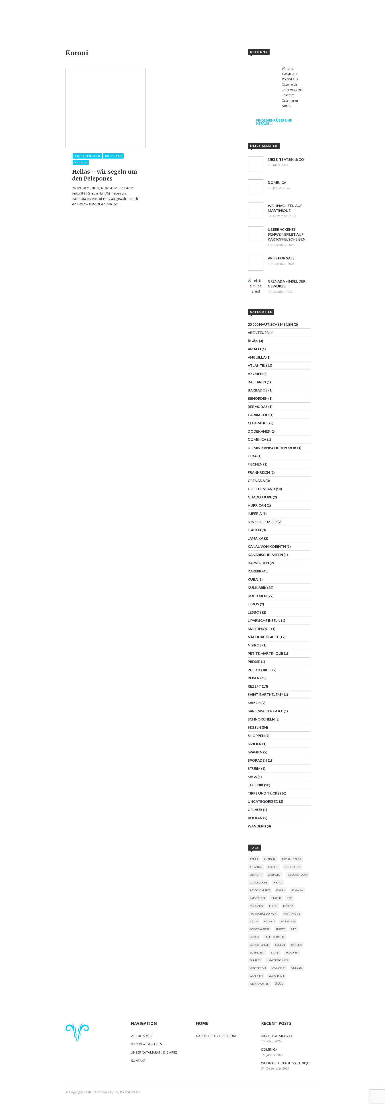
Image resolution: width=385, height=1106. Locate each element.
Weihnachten (259, 983)
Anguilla (257, 357)
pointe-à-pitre (260, 929)
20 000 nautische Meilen (270, 324)
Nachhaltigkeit (263, 637)
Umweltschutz (277, 960)
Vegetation (258, 968)
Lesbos (254, 612)
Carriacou (258, 415)
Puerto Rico (260, 670)
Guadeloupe (260, 497)
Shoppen (256, 735)
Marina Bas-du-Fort (264, 913)
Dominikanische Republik (272, 448)
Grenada (256, 480)
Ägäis (253, 341)
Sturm (254, 768)
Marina (288, 905)
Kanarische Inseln (265, 554)
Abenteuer (258, 332)
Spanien (255, 752)
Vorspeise (278, 968)
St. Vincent (257, 952)
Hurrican (257, 505)
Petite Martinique (265, 653)
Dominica (257, 439)
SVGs (252, 777)
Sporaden (257, 760)
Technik (255, 785)
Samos (254, 703)
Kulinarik (257, 587)
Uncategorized (263, 801)
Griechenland (261, 489)
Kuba (253, 579)
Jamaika (255, 538)
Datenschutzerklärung (217, 1036)
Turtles (255, 960)
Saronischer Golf (265, 711)
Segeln (254, 727)
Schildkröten (274, 937)
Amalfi (254, 349)
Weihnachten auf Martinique (286, 1063)
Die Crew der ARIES (146, 1044)
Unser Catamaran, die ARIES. (154, 1052)
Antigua (270, 859)
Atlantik (256, 365)
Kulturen (257, 596)
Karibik (255, 571)
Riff (293, 929)
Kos (289, 898)
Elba (252, 456)
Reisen (254, 678)
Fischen (255, 464)
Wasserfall (277, 976)
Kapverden (258, 563)
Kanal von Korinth (267, 546)
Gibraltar (274, 874)
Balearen (257, 382)
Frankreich (259, 472)
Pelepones (288, 921)
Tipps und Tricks (263, 793)
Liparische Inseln (264, 620)
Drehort (256, 874)
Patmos (269, 921)
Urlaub (255, 809)
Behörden (258, 398)
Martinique (259, 628)
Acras (254, 859)
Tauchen (292, 952)
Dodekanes (259, 431)
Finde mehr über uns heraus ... (274, 121)
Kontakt (243, 26)
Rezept (254, 686)
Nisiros (255, 645)
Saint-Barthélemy (265, 694)
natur (254, 921)
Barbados (258, 390)
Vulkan (255, 818)
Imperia (255, 513)
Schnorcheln (261, 719)
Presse (254, 661)
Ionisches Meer (262, 522)
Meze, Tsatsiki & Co (277, 1036)
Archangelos (291, 859)
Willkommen (147, 26)
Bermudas (258, 406)
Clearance (258, 423)
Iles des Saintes (260, 890)
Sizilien (255, 744)
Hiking (278, 882)
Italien (254, 530)
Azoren (255, 373)
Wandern (257, 826)
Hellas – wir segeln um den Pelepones (104, 175)
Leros (253, 604)
